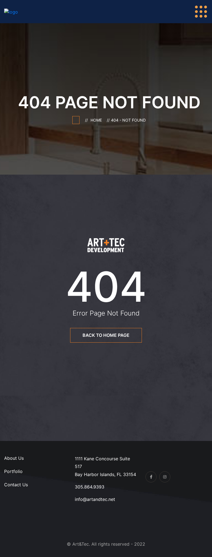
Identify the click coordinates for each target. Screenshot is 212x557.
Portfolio (13, 471)
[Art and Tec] (22, 11)
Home (97, 120)
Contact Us (16, 484)
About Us (14, 458)
